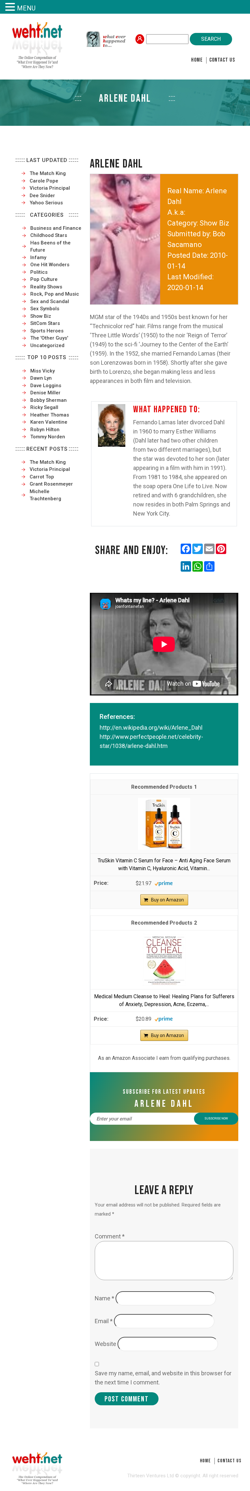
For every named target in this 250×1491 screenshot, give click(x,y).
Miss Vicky (42, 371)
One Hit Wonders (49, 265)
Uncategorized (47, 345)
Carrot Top (42, 477)
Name (104, 1298)
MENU (26, 8)
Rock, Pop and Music (54, 294)
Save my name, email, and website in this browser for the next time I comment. (163, 1378)
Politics (39, 272)
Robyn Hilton (45, 429)
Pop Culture (44, 279)
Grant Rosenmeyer (51, 484)
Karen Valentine (48, 422)
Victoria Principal (50, 188)
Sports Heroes (46, 331)
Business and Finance (55, 228)
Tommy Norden (47, 437)
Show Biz (40, 316)
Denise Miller (45, 393)
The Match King (48, 173)
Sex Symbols (44, 309)
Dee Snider (42, 195)
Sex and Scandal (49, 301)
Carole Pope (44, 181)
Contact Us (222, 60)
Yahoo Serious (46, 203)
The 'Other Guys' (49, 338)
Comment (110, 1236)
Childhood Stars (48, 235)
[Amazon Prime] (164, 883)
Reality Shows (46, 287)
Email (104, 1321)
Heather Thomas (49, 415)
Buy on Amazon (167, 899)
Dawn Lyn (41, 378)
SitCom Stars (45, 323)
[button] (11, 7)
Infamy (38, 257)
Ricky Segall (44, 407)
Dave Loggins (45, 385)
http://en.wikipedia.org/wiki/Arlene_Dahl (151, 727)
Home (197, 60)
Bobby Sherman (48, 400)
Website (105, 1343)
